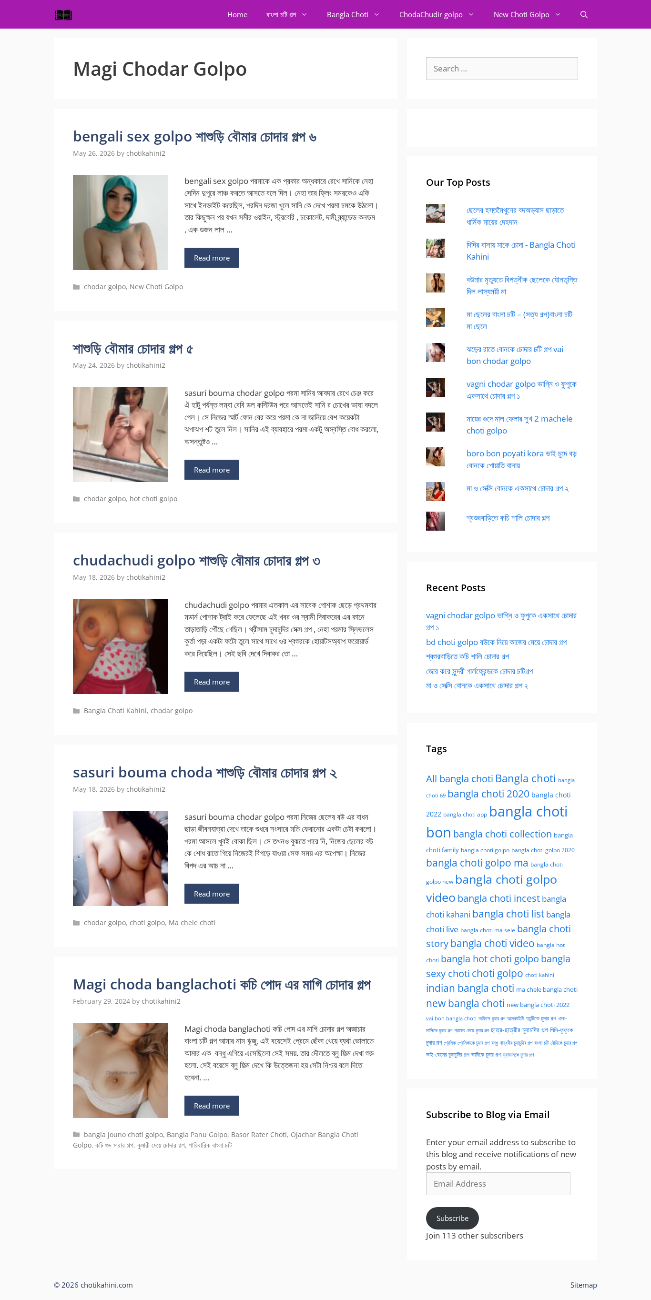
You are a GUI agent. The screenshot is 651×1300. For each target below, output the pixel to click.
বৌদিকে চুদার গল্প (563, 1042)
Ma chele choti (192, 922)
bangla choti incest (499, 898)
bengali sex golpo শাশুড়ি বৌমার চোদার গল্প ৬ (194, 136)
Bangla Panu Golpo (197, 1134)
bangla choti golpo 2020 (543, 850)
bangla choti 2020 (488, 793)
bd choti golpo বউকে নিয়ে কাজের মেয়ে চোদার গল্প (496, 641)
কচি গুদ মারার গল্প (114, 1144)
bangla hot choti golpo (490, 958)
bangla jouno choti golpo (123, 1134)
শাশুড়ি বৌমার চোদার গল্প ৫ (133, 348)
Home (237, 14)
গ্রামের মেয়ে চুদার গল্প (471, 1030)
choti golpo (147, 922)
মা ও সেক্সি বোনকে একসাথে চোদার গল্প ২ (518, 488)
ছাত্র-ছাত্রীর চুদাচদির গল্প (519, 1029)
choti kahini (539, 974)
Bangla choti (525, 778)
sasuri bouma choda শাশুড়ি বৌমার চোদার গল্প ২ (204, 772)
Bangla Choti (347, 14)
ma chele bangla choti (547, 990)
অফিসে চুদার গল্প (491, 1018)
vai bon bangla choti (451, 1018)
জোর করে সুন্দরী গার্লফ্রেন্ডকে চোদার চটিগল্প (479, 670)
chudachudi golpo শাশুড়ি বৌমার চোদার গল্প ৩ (196, 560)
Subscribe (452, 1218)
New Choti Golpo (521, 14)
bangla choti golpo (485, 850)
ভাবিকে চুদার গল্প (486, 1054)
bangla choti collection (502, 833)
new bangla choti (465, 1003)
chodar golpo (105, 286)
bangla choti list (508, 913)
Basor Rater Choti (259, 1134)
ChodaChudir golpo (431, 14)
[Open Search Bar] (584, 14)
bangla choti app (465, 814)
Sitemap (583, 1285)
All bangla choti (459, 778)
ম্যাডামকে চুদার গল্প (518, 1054)
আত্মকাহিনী (515, 1018)
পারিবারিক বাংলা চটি (210, 1144)
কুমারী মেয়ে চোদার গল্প (161, 1144)
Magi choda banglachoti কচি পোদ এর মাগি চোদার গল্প (222, 984)
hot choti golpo (153, 498)
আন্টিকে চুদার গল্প (541, 1018)
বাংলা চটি (541, 1042)
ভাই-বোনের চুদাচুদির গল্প (447, 1054)
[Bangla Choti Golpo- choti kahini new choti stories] (66, 14)
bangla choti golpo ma (477, 862)
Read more (212, 257)
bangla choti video (492, 943)
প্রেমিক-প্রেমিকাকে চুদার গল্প (466, 1042)
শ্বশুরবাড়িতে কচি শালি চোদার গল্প (508, 517)
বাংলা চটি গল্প (281, 14)
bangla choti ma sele (487, 930)
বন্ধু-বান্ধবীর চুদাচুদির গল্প (511, 1042)
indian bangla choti (470, 988)
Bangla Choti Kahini (115, 710)
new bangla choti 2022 (538, 1004)
